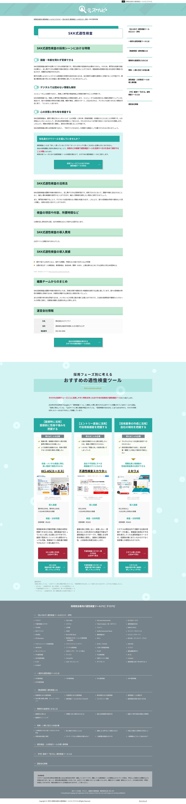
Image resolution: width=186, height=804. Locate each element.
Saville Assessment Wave (104, 631)
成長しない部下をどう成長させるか (107, 731)
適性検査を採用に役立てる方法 (137, 699)
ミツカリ (130, 647)
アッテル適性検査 (71, 647)
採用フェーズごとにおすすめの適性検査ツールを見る (78, 164)
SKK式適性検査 (39, 658)
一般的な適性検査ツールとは (138, 41)
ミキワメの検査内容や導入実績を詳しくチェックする (133, 567)
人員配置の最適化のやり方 (104, 736)
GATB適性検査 (39, 682)
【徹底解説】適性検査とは (138, 51)
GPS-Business (39, 638)
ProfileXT (38, 665)
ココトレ (99, 627)
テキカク (38, 620)
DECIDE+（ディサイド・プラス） (137, 638)
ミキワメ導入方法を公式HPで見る (133, 553)
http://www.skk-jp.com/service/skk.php (59, 271)
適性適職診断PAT (133, 651)
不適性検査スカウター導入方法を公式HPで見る (93, 553)
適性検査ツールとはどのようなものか (77, 699)
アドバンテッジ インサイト (74, 644)
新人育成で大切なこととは (74, 731)
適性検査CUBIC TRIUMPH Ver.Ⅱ (137, 662)
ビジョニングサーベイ (134, 634)
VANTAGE (130, 644)
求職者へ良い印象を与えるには (75, 714)
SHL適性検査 (101, 678)
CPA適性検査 (39, 654)
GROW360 (38, 647)
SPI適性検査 (39, 678)
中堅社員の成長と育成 (41, 736)
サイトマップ (143, 801)
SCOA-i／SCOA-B (102, 644)
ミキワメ (68, 624)
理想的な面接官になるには (138, 60)
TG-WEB (37, 627)
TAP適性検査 (70, 678)
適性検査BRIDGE (133, 624)
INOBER (37, 634)
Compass (130, 658)
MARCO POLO (132, 627)
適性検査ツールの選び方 (135, 695)
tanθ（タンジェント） (72, 662)
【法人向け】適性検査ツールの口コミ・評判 (138, 30)
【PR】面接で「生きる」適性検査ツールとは (139, 93)
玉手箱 (68, 627)
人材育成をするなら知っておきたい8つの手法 (47, 732)
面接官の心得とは (40, 714)
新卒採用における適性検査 (104, 695)
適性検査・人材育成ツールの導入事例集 (138, 80)
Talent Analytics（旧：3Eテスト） (107, 624)
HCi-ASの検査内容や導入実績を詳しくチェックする (53, 567)
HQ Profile (69, 620)
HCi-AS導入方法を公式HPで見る (52, 553)
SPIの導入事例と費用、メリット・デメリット (47, 700)
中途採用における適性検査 (74, 695)
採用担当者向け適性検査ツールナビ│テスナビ (139, 1)
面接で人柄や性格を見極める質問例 (138, 714)
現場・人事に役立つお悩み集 (138, 70)
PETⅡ (99, 638)
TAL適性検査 (100, 654)
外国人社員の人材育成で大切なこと (138, 731)
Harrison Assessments (104, 620)
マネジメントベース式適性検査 (44, 644)
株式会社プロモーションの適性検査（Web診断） (76, 639)
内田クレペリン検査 (103, 658)
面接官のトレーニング (41, 717)
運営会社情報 (133, 104)
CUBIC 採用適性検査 (103, 647)
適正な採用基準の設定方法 (104, 714)
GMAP (68, 631)
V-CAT (37, 662)
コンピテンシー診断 (103, 699)
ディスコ (68, 654)
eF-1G (129, 654)
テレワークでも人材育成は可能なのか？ (77, 736)
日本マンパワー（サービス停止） (76, 651)
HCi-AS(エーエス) (133, 620)
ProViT (99, 651)
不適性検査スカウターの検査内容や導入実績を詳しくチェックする (93, 567)
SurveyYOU (69, 658)
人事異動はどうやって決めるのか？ (138, 736)
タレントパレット (40, 651)
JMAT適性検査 (132, 678)
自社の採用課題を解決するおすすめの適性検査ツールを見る (78, 342)
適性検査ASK (101, 634)
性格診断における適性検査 (43, 695)
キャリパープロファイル (135, 631)
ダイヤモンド (101, 662)
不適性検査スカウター (41, 624)
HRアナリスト (39, 631)
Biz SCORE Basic (71, 634)
